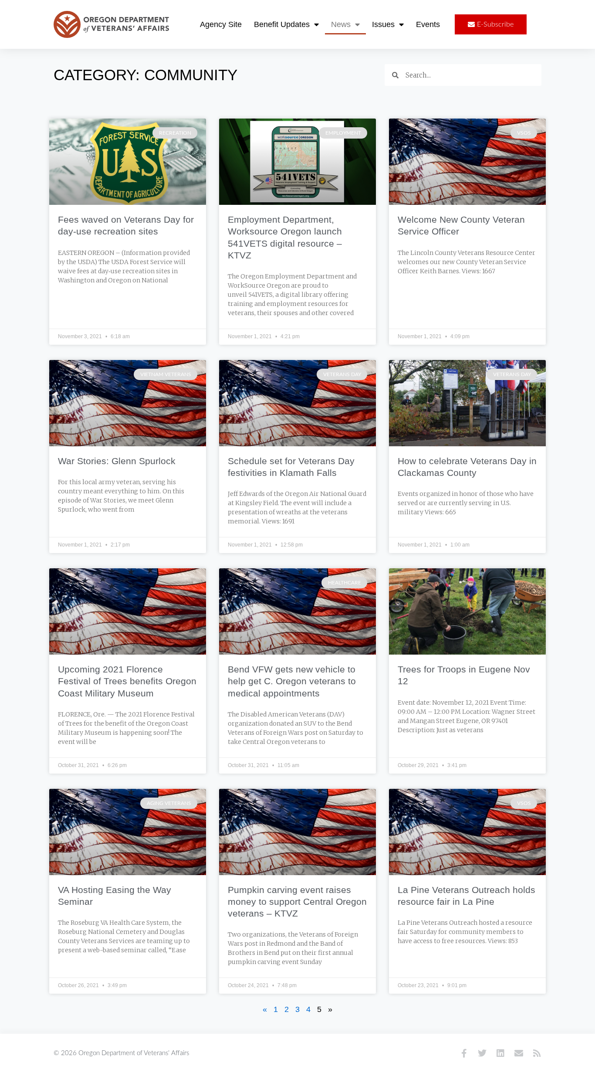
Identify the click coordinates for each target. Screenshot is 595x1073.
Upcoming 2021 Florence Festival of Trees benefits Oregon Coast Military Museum (127, 681)
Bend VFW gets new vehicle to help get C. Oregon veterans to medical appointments (292, 681)
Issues (383, 24)
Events (428, 24)
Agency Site (221, 24)
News (341, 24)
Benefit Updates (282, 24)
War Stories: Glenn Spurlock (117, 461)
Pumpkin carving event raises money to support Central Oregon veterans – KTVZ (297, 902)
